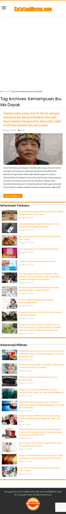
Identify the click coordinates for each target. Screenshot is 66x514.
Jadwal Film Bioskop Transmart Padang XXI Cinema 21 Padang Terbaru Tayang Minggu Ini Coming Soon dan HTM (40, 432)
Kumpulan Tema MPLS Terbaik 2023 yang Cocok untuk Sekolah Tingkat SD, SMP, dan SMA (39, 418)
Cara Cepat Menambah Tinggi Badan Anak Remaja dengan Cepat (40, 444)
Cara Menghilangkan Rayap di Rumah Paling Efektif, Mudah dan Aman (41, 213)
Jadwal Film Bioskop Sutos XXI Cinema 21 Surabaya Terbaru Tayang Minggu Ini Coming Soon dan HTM (41, 405)
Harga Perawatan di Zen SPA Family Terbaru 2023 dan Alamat (41, 313)
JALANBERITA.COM (53, 491)
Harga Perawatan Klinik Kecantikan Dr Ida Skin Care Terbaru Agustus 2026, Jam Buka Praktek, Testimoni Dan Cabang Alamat (40, 327)
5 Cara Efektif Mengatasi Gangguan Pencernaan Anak (36, 301)
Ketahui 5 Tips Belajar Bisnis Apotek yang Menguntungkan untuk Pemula (39, 289)
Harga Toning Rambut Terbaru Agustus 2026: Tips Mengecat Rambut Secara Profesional (41, 457)
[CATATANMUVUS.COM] (33, 8)
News (22, 130)
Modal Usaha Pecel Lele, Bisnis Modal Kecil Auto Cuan (40, 238)
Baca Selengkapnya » (13, 196)
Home (5, 91)
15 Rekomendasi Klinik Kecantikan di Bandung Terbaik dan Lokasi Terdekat (41, 366)
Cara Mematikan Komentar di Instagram (39, 248)
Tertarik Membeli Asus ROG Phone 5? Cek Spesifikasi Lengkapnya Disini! (39, 225)
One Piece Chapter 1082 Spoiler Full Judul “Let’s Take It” (39, 469)
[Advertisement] (33, 53)
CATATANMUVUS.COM (28, 491)
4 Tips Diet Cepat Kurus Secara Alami (37, 261)
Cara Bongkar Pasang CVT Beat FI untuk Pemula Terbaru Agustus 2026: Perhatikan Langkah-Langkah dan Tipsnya (39, 276)
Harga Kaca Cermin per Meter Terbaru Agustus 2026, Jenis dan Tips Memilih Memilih (41, 391)
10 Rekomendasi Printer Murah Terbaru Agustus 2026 (38, 378)
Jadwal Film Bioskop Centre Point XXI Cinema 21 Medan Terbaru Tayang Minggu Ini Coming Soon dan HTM (41, 354)
